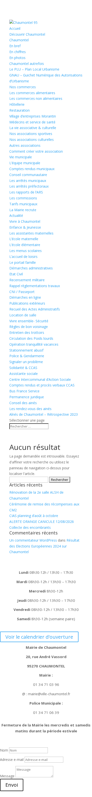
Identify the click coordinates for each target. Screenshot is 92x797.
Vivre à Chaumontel (24, 221)
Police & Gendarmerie (26, 356)
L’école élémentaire (24, 244)
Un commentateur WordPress (33, 540)
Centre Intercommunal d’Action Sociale (40, 379)
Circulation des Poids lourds (31, 338)
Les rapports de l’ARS (26, 192)
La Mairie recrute (22, 209)
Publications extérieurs (27, 303)
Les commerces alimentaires (32, 92)
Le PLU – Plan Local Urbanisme (34, 69)
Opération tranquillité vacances (33, 344)
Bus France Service (24, 391)
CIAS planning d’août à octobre (33, 515)
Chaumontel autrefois (26, 63)
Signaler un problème (26, 361)
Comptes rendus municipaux (31, 168)
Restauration (19, 110)
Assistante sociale (23, 373)
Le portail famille (22, 262)
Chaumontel (19, 40)
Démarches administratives (31, 268)
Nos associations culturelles (31, 139)
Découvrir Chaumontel (27, 34)
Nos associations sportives (30, 133)
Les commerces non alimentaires (35, 98)
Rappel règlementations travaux (35, 285)
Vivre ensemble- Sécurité (28, 321)
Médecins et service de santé (32, 122)
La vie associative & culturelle (32, 127)
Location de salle (22, 315)
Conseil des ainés (23, 402)
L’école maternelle (23, 238)
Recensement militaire (27, 280)
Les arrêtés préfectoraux (29, 186)
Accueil (14, 28)
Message (7, 776)
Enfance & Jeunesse (25, 227)
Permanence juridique (26, 397)
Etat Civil (16, 274)
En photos (17, 57)
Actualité (16, 215)
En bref (15, 46)
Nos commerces (22, 87)
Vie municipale (20, 157)
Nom (4, 750)
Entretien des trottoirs (26, 332)
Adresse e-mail (12, 759)
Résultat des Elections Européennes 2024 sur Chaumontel (44, 546)
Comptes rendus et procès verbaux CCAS (42, 385)
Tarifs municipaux (23, 204)
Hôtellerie (17, 104)
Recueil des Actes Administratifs (34, 309)
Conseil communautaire (28, 174)
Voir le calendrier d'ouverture (39, 637)
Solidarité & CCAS (23, 367)
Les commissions (23, 198)
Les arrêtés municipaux (27, 180)
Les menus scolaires (25, 250)
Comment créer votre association (36, 151)
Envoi (11, 785)
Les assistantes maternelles (31, 233)
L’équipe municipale (24, 163)
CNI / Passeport (22, 291)
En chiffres (17, 51)
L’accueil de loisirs (23, 256)
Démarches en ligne (25, 297)
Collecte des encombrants (30, 527)
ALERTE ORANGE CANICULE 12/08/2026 (41, 521)
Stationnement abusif (26, 350)
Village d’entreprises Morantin (32, 116)
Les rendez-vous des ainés (30, 408)
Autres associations (24, 145)
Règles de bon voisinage (28, 326)
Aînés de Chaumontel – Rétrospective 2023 (43, 414)
